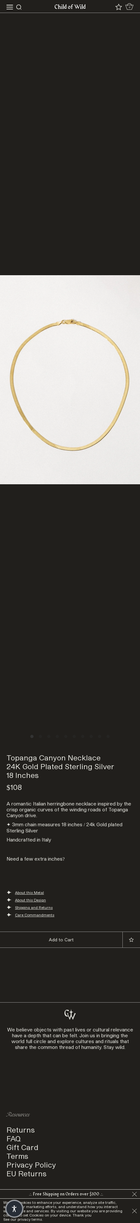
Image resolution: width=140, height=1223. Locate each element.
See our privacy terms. (23, 1219)
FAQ (14, 1138)
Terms (17, 1155)
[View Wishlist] (118, 7)
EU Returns (27, 1173)
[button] (14, 1209)
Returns (21, 1129)
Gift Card (22, 1147)
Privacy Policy (31, 1164)
